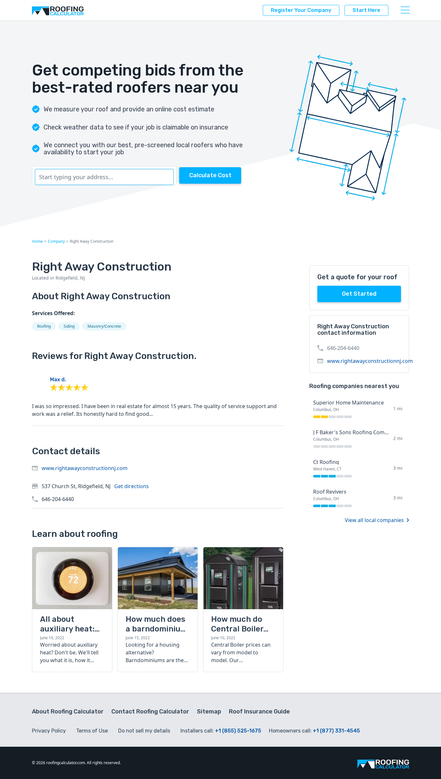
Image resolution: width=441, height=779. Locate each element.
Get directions (131, 486)
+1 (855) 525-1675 (238, 731)
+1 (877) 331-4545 (336, 731)
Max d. (58, 379)
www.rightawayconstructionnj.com (85, 468)
